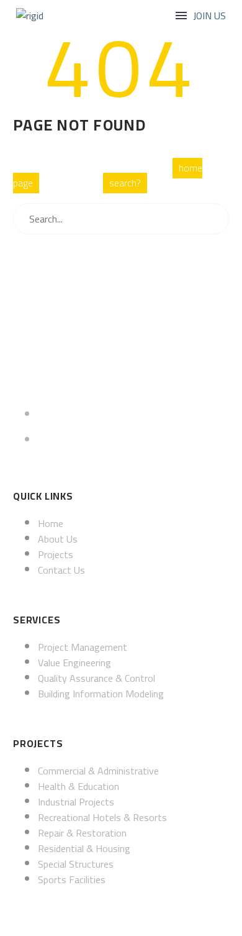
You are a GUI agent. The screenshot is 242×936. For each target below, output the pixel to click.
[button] (209, 15)
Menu (181, 15)
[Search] (220, 218)
